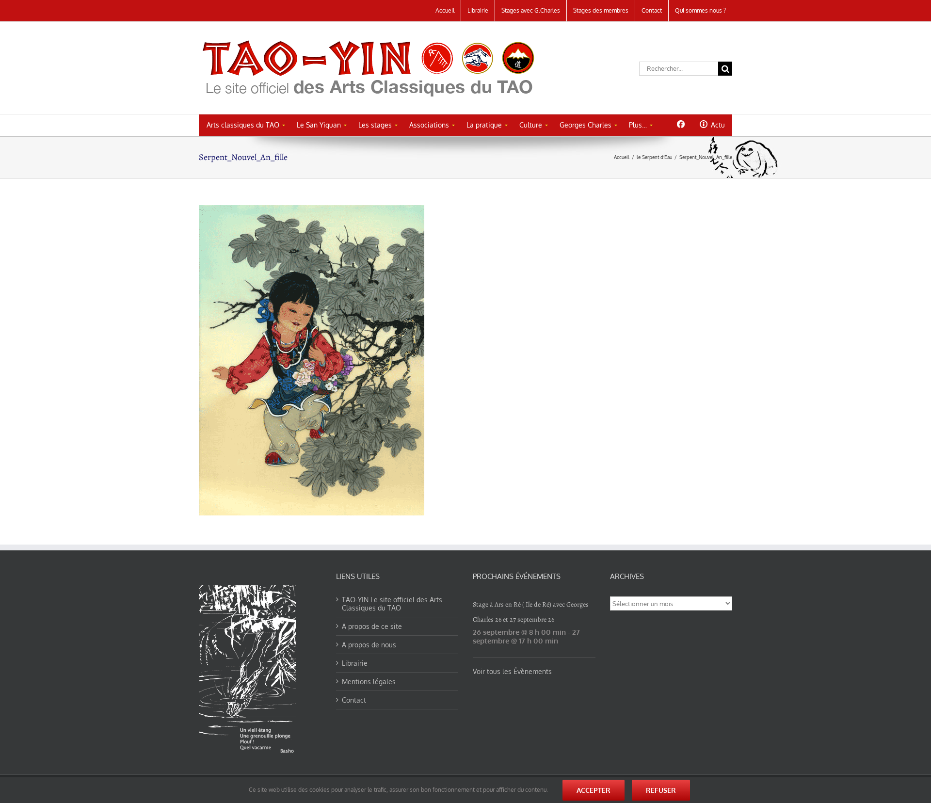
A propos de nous (369, 645)
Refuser (661, 790)
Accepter (593, 790)
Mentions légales (369, 681)
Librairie (355, 663)
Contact (354, 700)
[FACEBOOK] (680, 124)
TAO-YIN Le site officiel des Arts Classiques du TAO (392, 603)
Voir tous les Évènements (512, 671)
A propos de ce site (372, 626)
